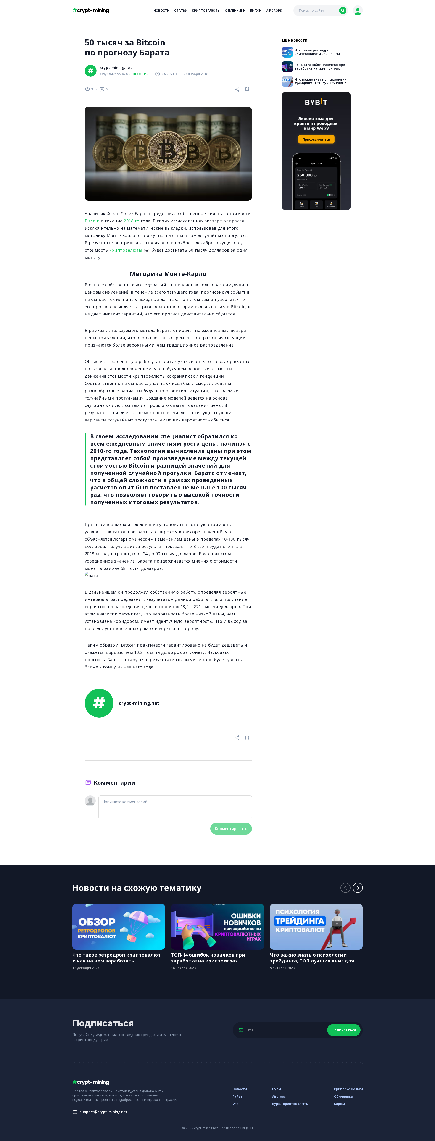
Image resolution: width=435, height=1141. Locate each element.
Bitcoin (92, 220)
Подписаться (344, 1030)
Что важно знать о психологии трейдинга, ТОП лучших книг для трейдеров (312, 958)
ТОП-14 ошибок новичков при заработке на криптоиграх (208, 958)
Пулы (276, 1089)
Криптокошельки (348, 1089)
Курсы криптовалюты (290, 1104)
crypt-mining (90, 10)
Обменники (235, 10)
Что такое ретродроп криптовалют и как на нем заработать (116, 958)
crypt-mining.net (116, 67)
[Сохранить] (247, 89)
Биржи (256, 10)
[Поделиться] (237, 89)
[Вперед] (358, 888)
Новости (161, 10)
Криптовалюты (206, 10)
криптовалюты (125, 250)
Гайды (238, 1096)
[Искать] (342, 10)
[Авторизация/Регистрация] (358, 10)
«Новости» (138, 74)
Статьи (180, 10)
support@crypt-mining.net (104, 1111)
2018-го (132, 220)
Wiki (236, 1104)
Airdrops (274, 10)
